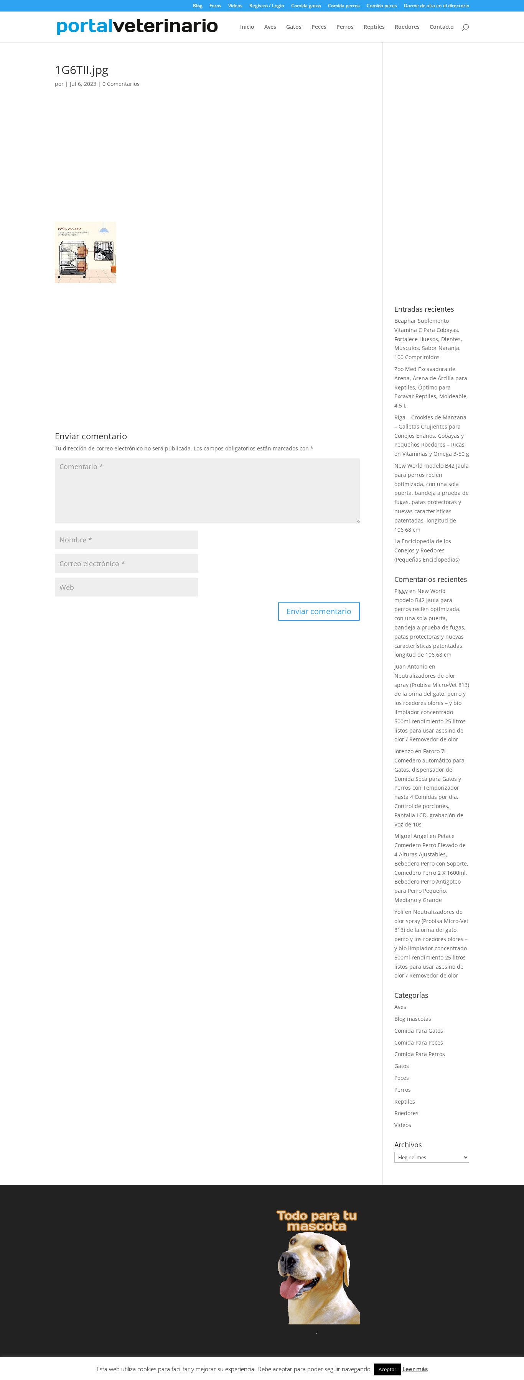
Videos (235, 6)
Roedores (407, 27)
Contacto (442, 27)
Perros (345, 27)
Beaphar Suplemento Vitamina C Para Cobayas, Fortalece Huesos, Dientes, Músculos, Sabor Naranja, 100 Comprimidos (428, 339)
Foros (215, 6)
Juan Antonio (410, 666)
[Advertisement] (207, 165)
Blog (198, 6)
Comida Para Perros (419, 1054)
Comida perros (344, 6)
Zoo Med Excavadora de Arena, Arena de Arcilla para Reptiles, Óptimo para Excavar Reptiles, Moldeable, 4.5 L (431, 387)
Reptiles (374, 27)
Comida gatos (306, 6)
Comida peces (382, 6)
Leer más (415, 1369)
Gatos (294, 27)
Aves (270, 27)
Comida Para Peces (418, 1042)
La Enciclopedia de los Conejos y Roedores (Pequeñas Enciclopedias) (427, 550)
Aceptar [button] (387, 1369)
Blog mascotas (412, 1018)
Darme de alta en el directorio (436, 6)
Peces (318, 27)
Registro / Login (266, 6)
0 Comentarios (121, 83)
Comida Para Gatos (418, 1030)
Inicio (247, 27)
